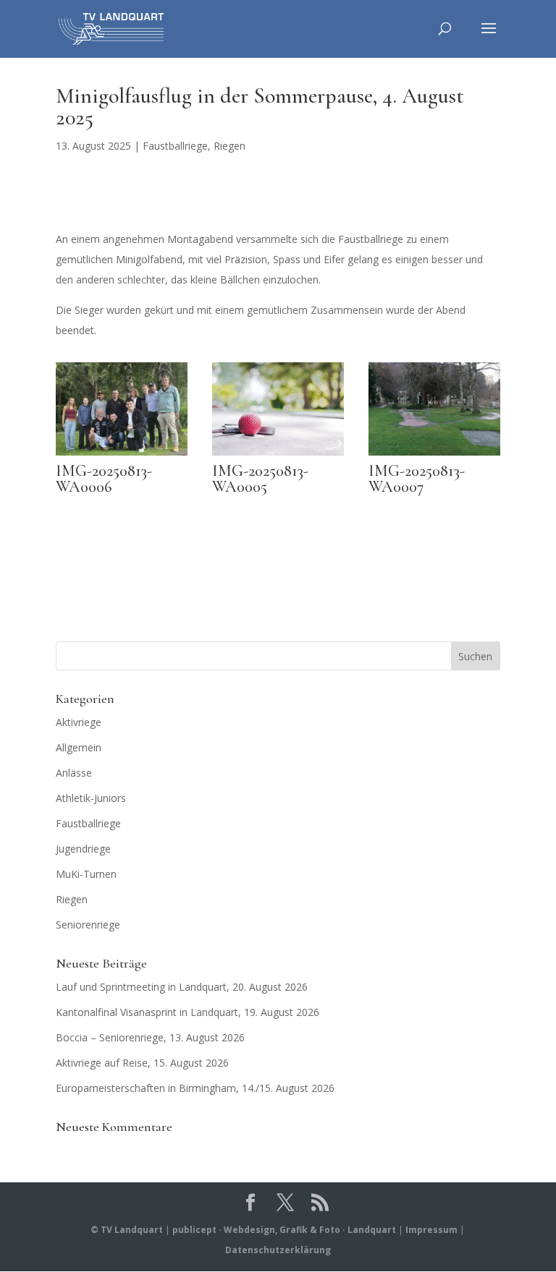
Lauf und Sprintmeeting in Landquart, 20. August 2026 (182, 987)
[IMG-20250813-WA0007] (434, 455)
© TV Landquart (126, 1230)
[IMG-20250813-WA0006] (122, 455)
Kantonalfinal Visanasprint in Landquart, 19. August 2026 (187, 1012)
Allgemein (78, 747)
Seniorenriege (88, 924)
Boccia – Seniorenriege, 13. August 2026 (150, 1037)
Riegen (229, 146)
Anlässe (74, 773)
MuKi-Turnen (86, 874)
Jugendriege (83, 848)
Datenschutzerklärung (278, 1250)
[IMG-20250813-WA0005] (278, 455)
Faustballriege (175, 146)
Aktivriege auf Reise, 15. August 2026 (142, 1063)
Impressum (431, 1230)
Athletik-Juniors (91, 798)
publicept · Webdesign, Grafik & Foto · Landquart (284, 1230)
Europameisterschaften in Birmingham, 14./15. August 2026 (195, 1088)
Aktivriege (78, 722)
